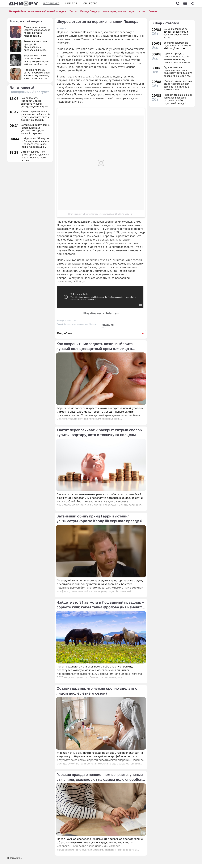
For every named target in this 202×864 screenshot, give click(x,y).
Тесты (73, 11)
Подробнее (64, 333)
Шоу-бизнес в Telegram (101, 313)
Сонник (152, 11)
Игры (142, 11)
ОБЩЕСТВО (90, 3)
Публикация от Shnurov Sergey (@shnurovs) (89, 214)
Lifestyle (71, 3)
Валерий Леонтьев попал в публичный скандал (37, 11)
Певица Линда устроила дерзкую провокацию (107, 11)
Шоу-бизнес (51, 3)
